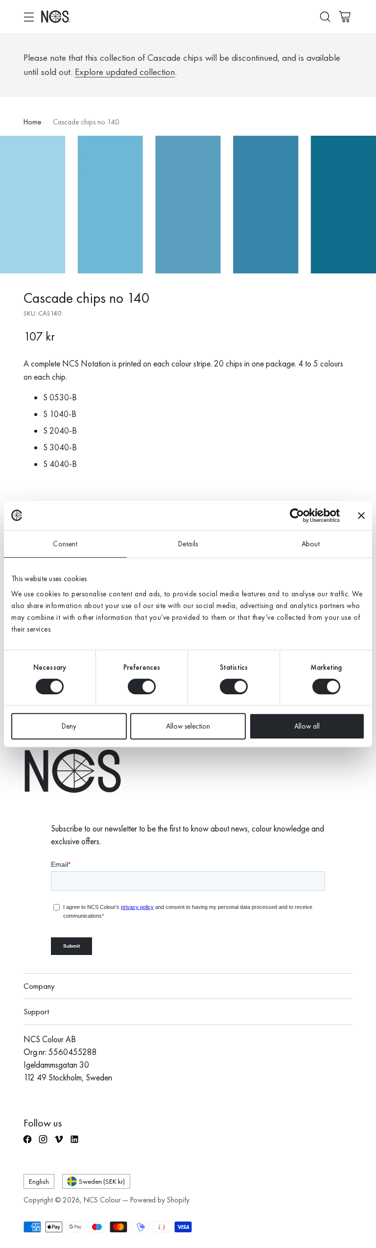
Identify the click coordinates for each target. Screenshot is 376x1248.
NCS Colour (102, 1200)
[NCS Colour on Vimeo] (60, 1143)
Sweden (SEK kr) (102, 1181)
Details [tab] (188, 544)
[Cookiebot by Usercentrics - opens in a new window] (297, 515)
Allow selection (188, 726)
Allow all (307, 726)
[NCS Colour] (55, 16)
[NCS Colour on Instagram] (44, 1143)
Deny (69, 726)
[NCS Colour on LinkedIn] (75, 1143)
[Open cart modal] (344, 16)
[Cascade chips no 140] (188, 205)
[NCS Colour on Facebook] (28, 1143)
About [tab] (311, 544)
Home (32, 122)
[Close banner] (361, 515)
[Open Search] (325, 16)
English (39, 1181)
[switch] (142, 686)
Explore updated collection (125, 72)
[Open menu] (29, 16)
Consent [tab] (65, 544)
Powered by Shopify (159, 1200)
